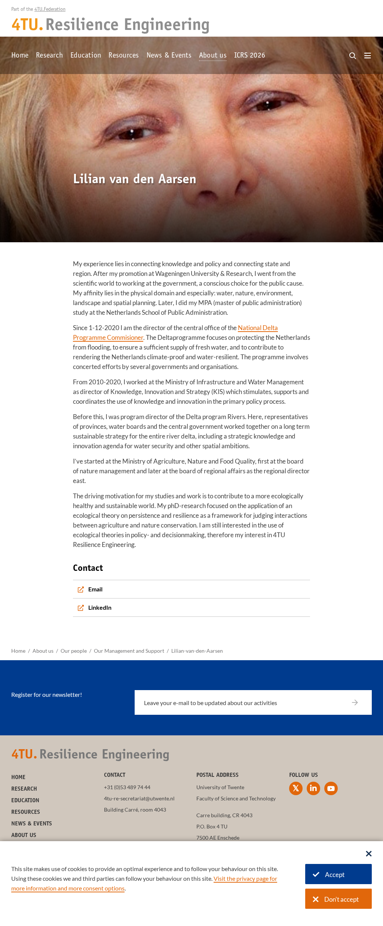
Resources (123, 56)
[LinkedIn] (191, 607)
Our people (74, 650)
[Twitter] (296, 788)
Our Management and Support (129, 650)
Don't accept (341, 899)
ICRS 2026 (249, 56)
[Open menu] (367, 56)
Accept (334, 875)
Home (19, 56)
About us (213, 56)
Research (49, 56)
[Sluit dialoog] (368, 854)
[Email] (191, 589)
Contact (114, 775)
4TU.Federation (49, 9)
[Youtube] (331, 788)
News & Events (169, 56)
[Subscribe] (359, 702)
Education (85, 56)
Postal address (217, 775)
